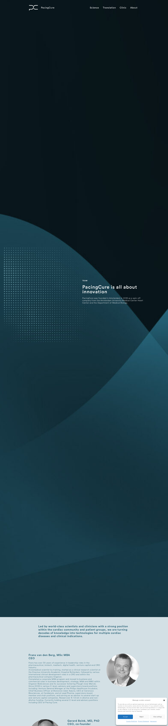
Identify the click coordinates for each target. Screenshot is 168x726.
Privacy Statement (143, 721)
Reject (142, 717)
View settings (157, 717)
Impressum (153, 721)
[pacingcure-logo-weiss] (33, 8)
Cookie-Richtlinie (131, 721)
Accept (125, 717)
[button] (164, 700)
